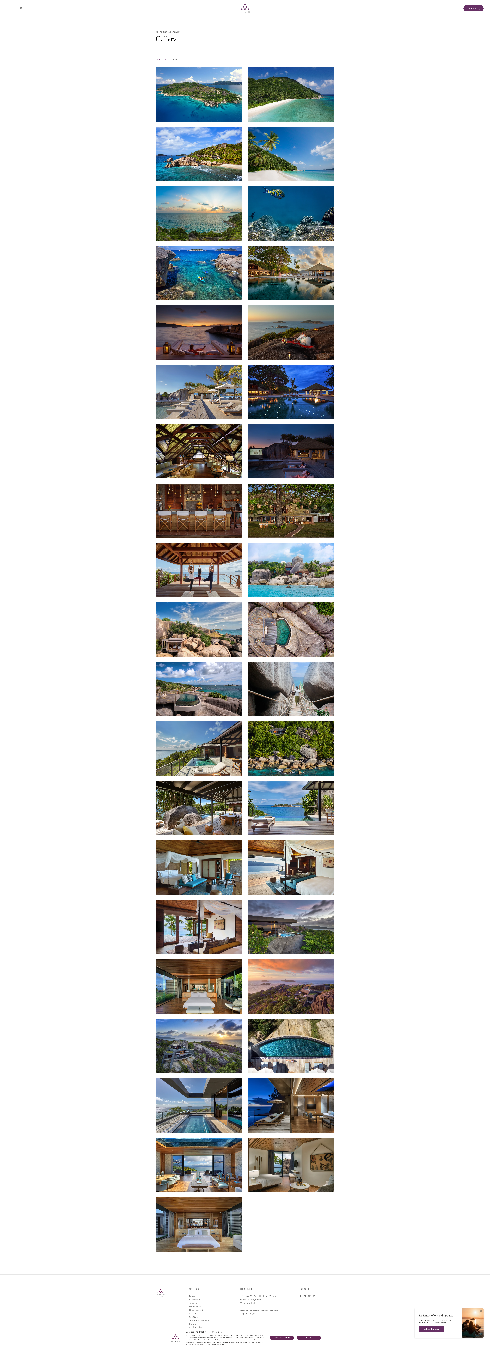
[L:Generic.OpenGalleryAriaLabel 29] (199, 927)
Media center (195, 1306)
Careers (193, 1313)
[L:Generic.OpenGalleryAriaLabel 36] (291, 1105)
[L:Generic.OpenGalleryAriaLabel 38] (291, 1165)
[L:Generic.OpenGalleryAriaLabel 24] (291, 748)
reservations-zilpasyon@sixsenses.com (259, 1310)
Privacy (192, 1324)
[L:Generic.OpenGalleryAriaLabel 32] (291, 986)
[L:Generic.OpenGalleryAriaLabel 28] (291, 867)
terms (210, 1339)
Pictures (160, 59)
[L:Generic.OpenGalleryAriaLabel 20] (291, 629)
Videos (174, 59)
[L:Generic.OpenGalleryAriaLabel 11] (199, 392)
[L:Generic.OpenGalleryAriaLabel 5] (199, 213)
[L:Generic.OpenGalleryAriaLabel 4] (291, 154)
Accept (308, 1337)
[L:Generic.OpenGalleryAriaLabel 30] (291, 927)
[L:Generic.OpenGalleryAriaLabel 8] (291, 273)
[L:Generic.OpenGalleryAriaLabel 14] (291, 451)
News (192, 1296)
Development (196, 1310)
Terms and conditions (199, 1320)
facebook (300, 1296)
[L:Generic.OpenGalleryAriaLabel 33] (199, 1046)
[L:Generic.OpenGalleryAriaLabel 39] (199, 1224)
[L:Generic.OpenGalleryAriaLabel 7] (199, 273)
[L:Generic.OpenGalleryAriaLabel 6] (291, 213)
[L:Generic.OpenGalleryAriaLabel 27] (199, 867)
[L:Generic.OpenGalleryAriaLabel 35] (199, 1105)
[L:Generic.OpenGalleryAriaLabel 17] (199, 570)
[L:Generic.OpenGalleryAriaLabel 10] (291, 332)
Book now (471, 8)
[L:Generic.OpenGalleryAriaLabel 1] (199, 94)
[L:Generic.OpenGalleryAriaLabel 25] (199, 808)
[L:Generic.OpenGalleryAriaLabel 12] (291, 392)
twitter (305, 1296)
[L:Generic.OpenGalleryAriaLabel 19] (199, 629)
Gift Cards (194, 1316)
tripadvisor (309, 1296)
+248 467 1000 (247, 1314)
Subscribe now (431, 1329)
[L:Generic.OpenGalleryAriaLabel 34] (291, 1046)
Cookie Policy (195, 1327)
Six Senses (160, 1293)
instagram (314, 1296)
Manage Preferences (282, 1337)
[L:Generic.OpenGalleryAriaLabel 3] (199, 154)
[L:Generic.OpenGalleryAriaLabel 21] (199, 689)
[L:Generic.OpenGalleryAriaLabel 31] (199, 986)
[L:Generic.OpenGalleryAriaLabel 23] (199, 748)
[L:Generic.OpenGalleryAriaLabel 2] (291, 94)
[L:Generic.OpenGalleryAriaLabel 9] (199, 332)
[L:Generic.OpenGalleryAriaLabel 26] (291, 808)
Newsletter (194, 1299)
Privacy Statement (235, 1342)
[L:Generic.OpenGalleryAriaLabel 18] (291, 570)
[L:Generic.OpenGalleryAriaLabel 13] (199, 451)
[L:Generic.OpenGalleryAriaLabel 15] (199, 511)
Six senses (245, 8)
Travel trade (195, 1303)
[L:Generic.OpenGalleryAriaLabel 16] (291, 511)
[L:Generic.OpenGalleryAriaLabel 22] (291, 689)
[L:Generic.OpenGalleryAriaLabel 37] (199, 1165)
